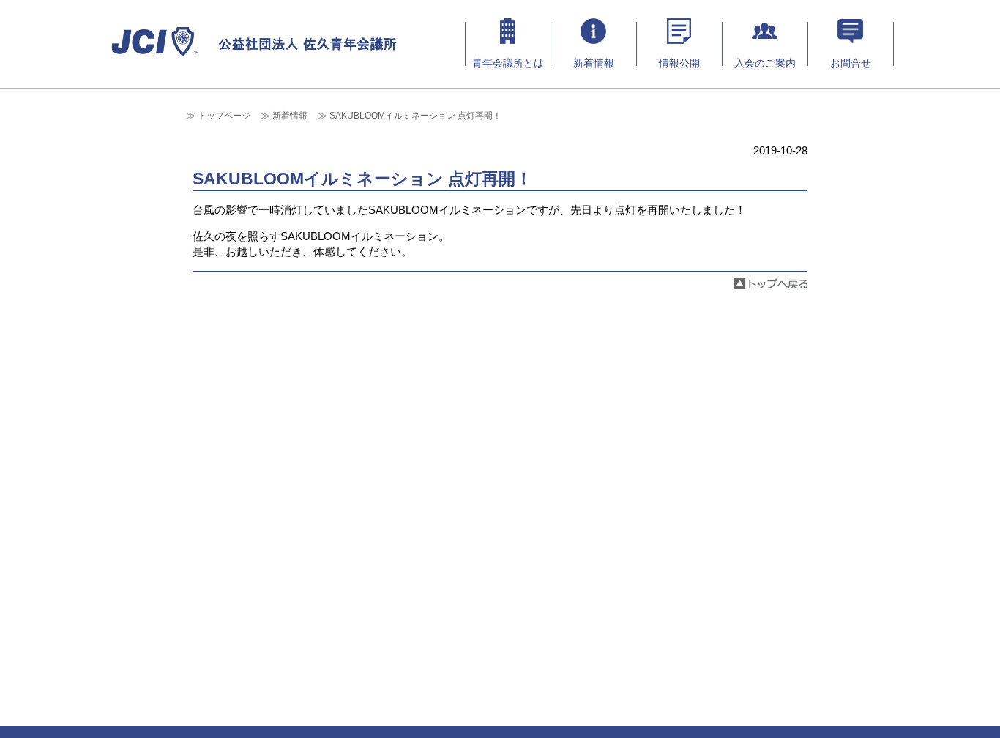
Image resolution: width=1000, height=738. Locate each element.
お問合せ (850, 63)
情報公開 (679, 63)
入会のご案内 (765, 63)
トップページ (224, 116)
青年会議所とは (508, 63)
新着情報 (593, 63)
